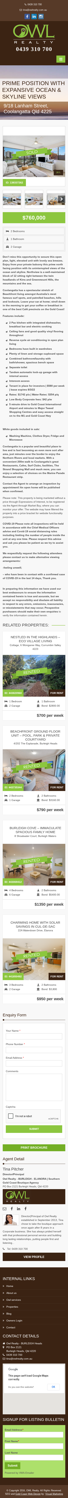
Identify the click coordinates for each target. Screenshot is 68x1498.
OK (53, 1386)
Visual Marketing (54, 1494)
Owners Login (14, 1320)
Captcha (10, 1106)
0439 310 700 (34, 4)
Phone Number (15, 1044)
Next (61, 199)
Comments (12, 1071)
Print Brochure (34, 1147)
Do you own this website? (21, 1387)
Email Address (15, 1057)
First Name (12, 1441)
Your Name (13, 1030)
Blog (8, 1313)
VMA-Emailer (26, 1472)
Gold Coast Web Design (28, 1494)
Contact (10, 1327)
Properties (12, 1306)
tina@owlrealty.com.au (34, 10)
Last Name (11, 1452)
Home (9, 1286)
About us (11, 1292)
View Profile (34, 1256)
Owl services (13, 1299)
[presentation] (33, 1116)
